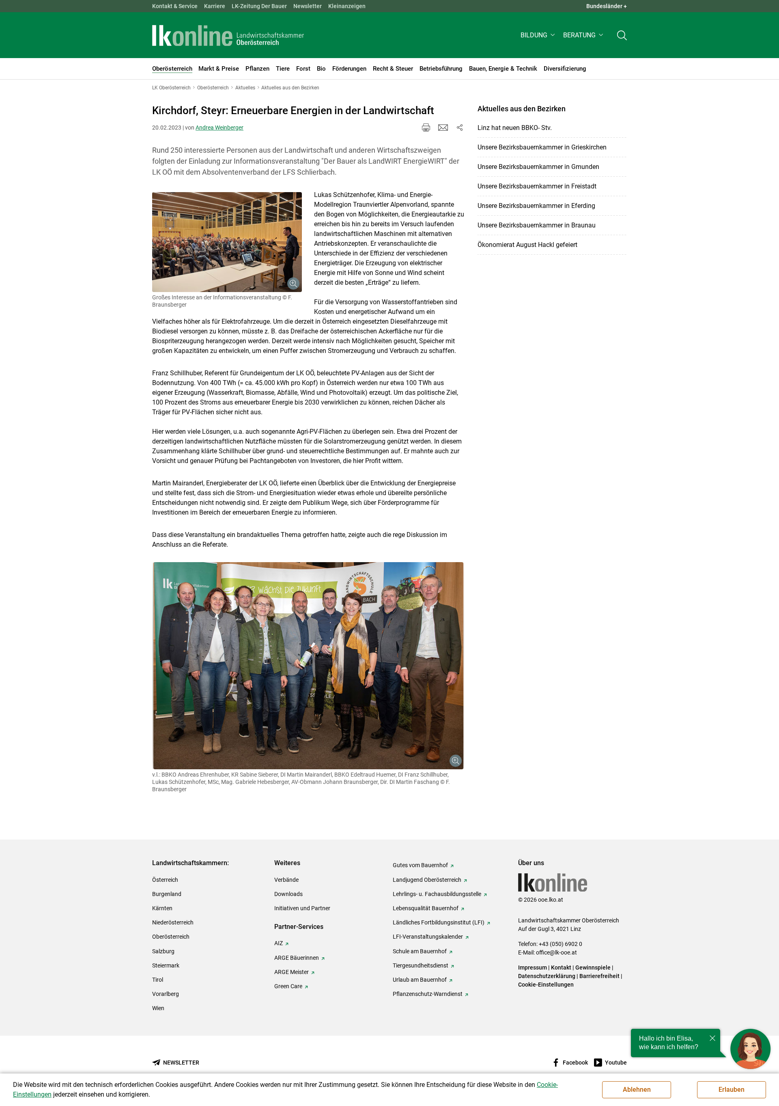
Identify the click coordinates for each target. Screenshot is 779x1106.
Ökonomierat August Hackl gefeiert (527, 245)
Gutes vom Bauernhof (420, 865)
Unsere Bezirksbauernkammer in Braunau (537, 225)
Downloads (288, 894)
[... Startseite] (228, 35)
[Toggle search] (622, 35)
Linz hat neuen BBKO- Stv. (515, 128)
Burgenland (166, 894)
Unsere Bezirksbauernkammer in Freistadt (537, 186)
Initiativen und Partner (302, 908)
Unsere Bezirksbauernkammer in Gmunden (538, 167)
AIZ (278, 943)
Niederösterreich (173, 922)
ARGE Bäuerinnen (296, 957)
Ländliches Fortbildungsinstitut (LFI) (438, 922)
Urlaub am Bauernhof (420, 979)
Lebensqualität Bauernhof (425, 908)
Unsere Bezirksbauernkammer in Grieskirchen (542, 147)
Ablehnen (637, 1089)
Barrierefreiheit (599, 976)
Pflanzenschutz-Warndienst (428, 994)
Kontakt (561, 967)
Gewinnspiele (593, 967)
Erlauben (732, 1089)
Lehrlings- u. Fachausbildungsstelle (437, 894)
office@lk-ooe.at (556, 952)
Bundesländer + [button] (606, 6)
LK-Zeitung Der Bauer (259, 6)
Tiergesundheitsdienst (420, 965)
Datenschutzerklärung (546, 976)
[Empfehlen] (443, 127)
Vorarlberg (165, 994)
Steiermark (165, 965)
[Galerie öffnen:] (227, 242)
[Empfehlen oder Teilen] (459, 127)
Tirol (157, 979)
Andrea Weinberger (219, 127)
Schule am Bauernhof (420, 951)
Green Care (288, 986)
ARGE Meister (291, 972)
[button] (538, 35)
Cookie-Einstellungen (546, 984)
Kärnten (162, 908)
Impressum (532, 967)
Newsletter (307, 6)
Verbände (286, 880)
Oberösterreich (170, 936)
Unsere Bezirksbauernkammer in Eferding (536, 206)
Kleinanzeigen (347, 6)
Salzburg (163, 951)
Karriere (214, 6)
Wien (158, 1008)
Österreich (165, 880)
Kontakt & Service (175, 6)
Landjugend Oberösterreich (427, 880)
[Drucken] (426, 127)
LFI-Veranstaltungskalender (428, 936)
